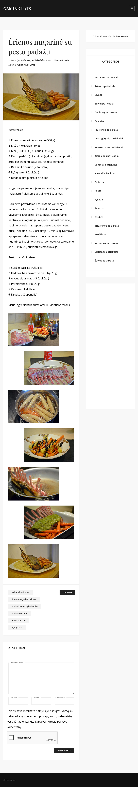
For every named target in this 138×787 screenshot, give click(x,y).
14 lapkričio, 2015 (25, 64)
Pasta (98, 190)
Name (14, 697)
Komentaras (17, 662)
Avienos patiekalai (32, 60)
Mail (36, 697)
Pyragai (99, 199)
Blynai (98, 94)
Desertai (100, 121)
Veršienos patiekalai (106, 243)
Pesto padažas (19, 620)
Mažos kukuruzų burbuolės (25, 606)
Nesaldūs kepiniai (105, 173)
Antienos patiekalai (106, 77)
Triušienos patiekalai (107, 225)
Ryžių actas (17, 627)
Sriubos (99, 217)
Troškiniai (100, 234)
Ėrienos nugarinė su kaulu (24, 599)
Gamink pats (61, 60)
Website (61, 697)
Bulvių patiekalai (104, 103)
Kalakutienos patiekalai (109, 147)
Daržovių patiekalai (106, 112)
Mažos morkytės (20, 613)
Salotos (99, 208)
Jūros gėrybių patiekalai (109, 138)
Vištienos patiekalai (106, 251)
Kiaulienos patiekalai (107, 156)
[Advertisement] (110, 384)
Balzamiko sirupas (20, 592)
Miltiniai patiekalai (106, 164)
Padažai (99, 182)
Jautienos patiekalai (106, 129)
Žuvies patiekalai (104, 260)
